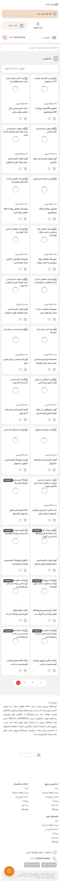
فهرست (46, 37)
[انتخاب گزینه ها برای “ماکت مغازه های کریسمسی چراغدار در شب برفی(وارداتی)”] (25, 620)
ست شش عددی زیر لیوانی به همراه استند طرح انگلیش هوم (44, 513)
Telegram (51, 865)
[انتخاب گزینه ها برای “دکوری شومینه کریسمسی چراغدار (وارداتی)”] (25, 570)
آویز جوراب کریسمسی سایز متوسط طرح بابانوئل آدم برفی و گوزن (45, 564)
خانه (56, 788)
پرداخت (55, 801)
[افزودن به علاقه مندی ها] (49, 118)
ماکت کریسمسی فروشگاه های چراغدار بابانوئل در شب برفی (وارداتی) (45, 614)
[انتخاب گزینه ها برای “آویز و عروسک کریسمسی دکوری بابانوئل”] (25, 470)
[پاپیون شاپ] (52, 4)
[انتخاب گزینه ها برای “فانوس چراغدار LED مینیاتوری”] (54, 219)
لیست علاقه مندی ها (50, 792)
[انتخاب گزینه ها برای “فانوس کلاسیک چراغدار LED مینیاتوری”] (54, 118)
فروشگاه (55, 809)
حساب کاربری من (51, 797)
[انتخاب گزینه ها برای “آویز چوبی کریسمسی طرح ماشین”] (54, 168)
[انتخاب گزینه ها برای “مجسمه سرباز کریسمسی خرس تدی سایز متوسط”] (54, 369)
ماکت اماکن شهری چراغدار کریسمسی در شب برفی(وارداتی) (45, 664)
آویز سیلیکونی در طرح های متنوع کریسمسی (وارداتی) (46, 413)
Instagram (34, 865)
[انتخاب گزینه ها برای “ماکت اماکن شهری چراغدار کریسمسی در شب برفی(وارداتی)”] (54, 670)
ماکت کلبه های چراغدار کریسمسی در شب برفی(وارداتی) (17, 664)
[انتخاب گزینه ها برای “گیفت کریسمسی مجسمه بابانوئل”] (54, 470)
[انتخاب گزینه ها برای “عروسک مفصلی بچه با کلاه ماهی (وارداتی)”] (25, 219)
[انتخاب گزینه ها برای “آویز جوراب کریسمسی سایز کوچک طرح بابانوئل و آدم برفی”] (25, 319)
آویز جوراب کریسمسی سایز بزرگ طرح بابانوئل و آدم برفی (16, 162)
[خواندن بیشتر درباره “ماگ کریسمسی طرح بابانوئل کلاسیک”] (25, 520)
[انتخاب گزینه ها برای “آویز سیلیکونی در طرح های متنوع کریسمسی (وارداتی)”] (54, 419)
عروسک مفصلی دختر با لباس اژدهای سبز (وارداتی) (46, 313)
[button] (25, 118)
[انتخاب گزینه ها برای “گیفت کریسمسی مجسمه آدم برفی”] (25, 419)
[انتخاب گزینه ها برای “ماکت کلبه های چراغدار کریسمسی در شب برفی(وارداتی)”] (25, 670)
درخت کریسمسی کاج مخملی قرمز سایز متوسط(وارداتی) (18, 112)
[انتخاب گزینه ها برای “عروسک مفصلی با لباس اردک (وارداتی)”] (25, 269)
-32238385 (40, 859)
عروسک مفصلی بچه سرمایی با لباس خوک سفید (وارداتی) (47, 262)
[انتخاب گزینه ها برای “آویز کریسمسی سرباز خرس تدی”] (25, 369)
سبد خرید (54, 805)
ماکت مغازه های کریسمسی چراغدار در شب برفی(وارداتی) (16, 614)
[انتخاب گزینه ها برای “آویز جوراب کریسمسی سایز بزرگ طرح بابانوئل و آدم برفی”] (25, 168)
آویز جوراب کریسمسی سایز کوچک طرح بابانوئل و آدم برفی (16, 313)
